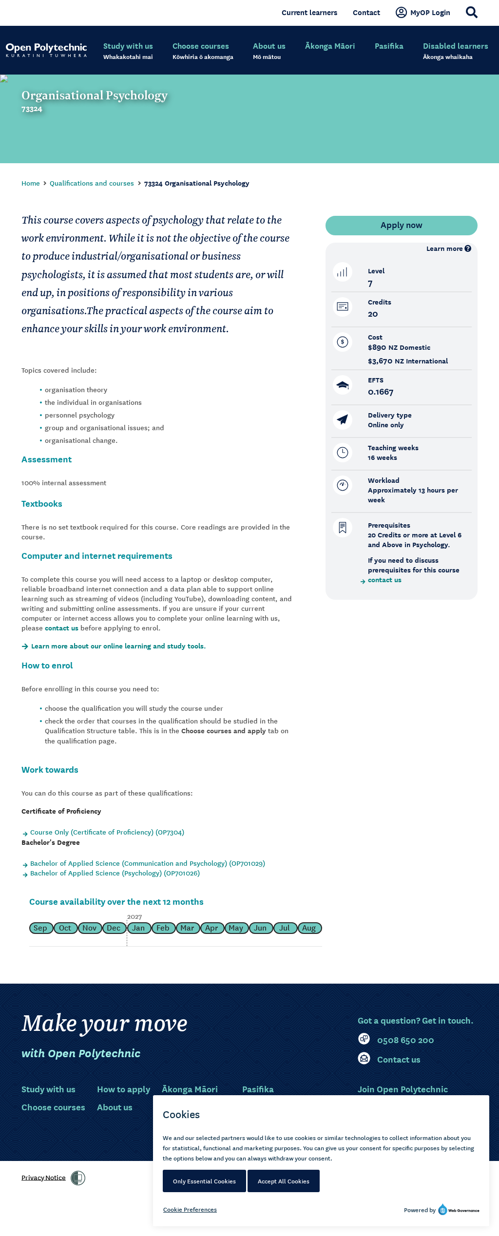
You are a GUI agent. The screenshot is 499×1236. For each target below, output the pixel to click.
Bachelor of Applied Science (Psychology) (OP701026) (115, 872)
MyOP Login (430, 12)
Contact (366, 12)
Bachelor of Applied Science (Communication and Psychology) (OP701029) (147, 863)
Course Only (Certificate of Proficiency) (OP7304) (107, 832)
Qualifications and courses (92, 183)
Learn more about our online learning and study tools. (118, 646)
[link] (78, 1178)
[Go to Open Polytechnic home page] (46, 50)
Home (30, 183)
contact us (61, 628)
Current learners (309, 12)
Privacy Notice (43, 1176)
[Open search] (472, 12)
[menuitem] (128, 51)
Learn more (444, 248)
